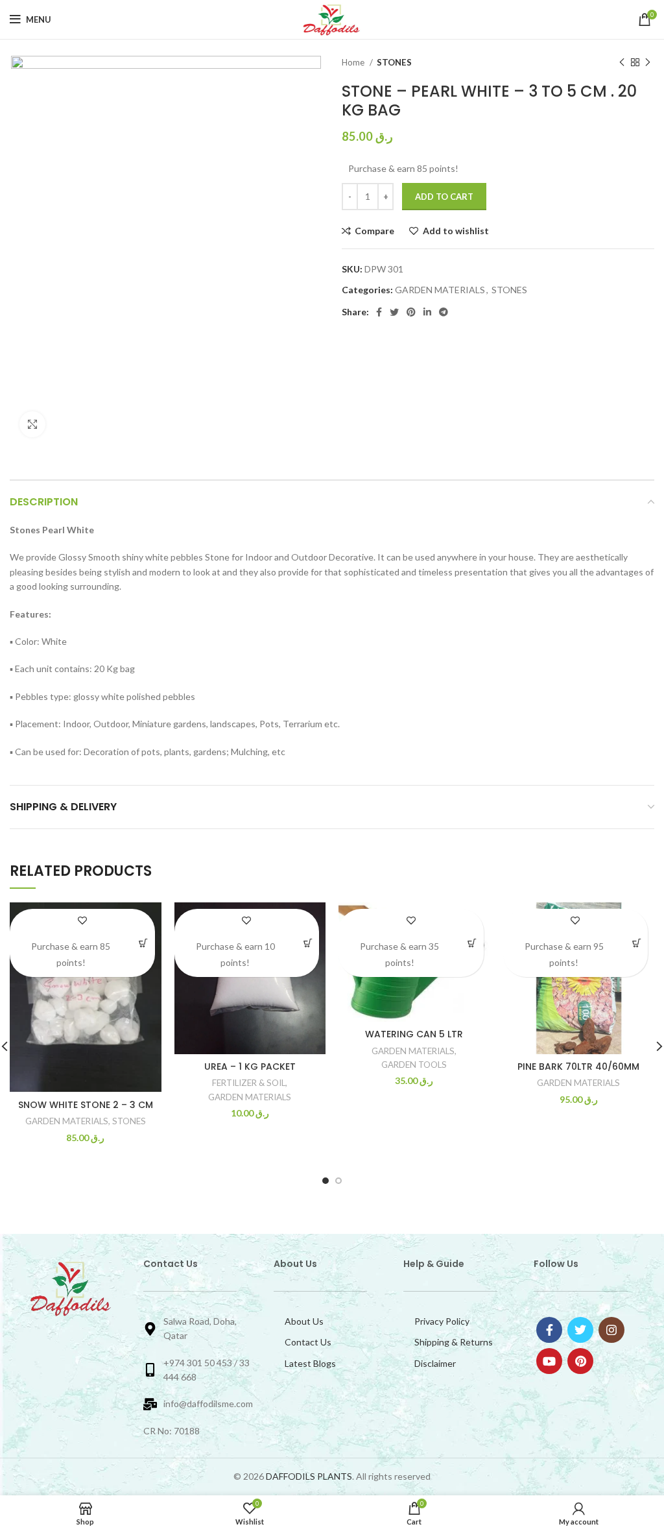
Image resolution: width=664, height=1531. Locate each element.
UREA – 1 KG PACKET (250, 1066)
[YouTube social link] (549, 1361)
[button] (143, 943)
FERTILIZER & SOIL (248, 1083)
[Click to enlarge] (32, 424)
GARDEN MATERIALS (440, 289)
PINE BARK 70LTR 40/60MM (578, 1066)
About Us (304, 1321)
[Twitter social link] (394, 312)
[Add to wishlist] (82, 920)
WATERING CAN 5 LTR (414, 1034)
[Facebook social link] (379, 312)
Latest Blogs (310, 1363)
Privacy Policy (441, 1321)
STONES (394, 62)
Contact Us (308, 1341)
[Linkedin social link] (427, 312)
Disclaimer (435, 1363)
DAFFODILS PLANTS (309, 1476)
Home (354, 62)
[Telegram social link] (443, 312)
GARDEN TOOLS (414, 1064)
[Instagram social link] (611, 1330)
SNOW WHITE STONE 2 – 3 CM (85, 1104)
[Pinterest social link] (411, 312)
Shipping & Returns (453, 1341)
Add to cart (444, 196)
